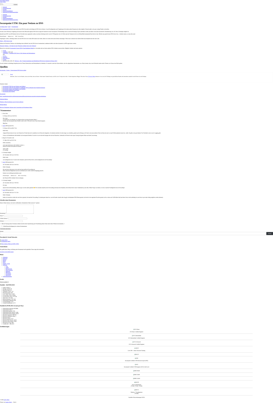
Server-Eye (8, 275)
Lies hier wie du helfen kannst (7, 251)
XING (17, 243)
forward (12, 96)
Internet (4, 259)
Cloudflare (5, 52)
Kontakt (4, 9)
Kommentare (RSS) (5, 241)
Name (2, 215)
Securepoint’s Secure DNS (16, 48)
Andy (9, 26)
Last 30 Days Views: (8, 295)
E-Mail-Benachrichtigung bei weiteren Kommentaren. (15, 226)
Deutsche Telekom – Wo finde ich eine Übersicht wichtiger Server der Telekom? (18, 45)
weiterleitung (43, 96)
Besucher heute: (6, 290)
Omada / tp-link (6, 263)
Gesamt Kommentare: (8, 303)
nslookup (28, 96)
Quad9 (4, 50)
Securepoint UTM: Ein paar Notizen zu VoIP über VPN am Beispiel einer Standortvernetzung (24, 87)
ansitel (7, 267)
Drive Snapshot (9, 270)
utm (39, 96)
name (17, 96)
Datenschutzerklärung (8, 11)
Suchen (1, 231)
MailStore (8, 271)
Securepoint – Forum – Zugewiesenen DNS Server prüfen (13, 70)
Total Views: (6, 297)
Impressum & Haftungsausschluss (10, 12)
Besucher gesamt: (7, 299)
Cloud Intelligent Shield (28, 48)
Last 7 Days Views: (7, 294)
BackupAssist (9, 268)
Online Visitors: (6, 287)
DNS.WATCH (6, 58)
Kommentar (3, 213)
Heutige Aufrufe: (7, 288)
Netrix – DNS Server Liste (6, 41)
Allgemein (5, 257)
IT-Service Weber (91, 76)
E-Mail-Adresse (4, 218)
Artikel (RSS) (4, 240)
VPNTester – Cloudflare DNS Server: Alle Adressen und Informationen (19, 53)
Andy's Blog (3, 1)
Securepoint (2, 94)
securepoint (32, 96)
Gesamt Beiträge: (7, 301)
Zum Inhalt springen (4, 0)
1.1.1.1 (4, 55)
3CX (7, 266)
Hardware (5, 258)
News (4, 262)
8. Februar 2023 (3, 26)
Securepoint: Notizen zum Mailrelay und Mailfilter (14, 89)
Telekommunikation (7, 276)
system (36, 96)
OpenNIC (5, 57)
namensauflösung (22, 96)
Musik (4, 261)
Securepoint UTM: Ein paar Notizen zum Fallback (14, 86)
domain (8, 96)
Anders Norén (8, 402)
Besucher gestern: (7, 292)
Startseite (5, 7)
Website (2, 221)
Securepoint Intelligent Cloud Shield (11, 90)
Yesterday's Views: (7, 291)
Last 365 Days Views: (8, 296)
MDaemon (8, 272)
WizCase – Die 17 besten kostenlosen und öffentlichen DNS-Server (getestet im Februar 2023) (36, 61)
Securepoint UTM (6, 29)
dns (6, 96)
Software (5, 265)
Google (4, 59)
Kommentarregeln (7, 8)
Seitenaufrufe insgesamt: (8, 300)
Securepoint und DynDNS (9, 91)
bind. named (3, 96)
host (15, 96)
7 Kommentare (14, 26)
